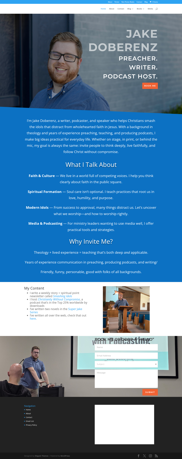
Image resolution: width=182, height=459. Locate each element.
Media (150, 9)
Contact (139, 2)
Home (103, 9)
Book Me (150, 86)
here (33, 319)
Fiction (117, 2)
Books (139, 9)
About (110, 2)
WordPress (65, 456)
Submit (150, 392)
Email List (30, 421)
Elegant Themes (41, 456)
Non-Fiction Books (127, 2)
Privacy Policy (31, 425)
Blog (146, 2)
